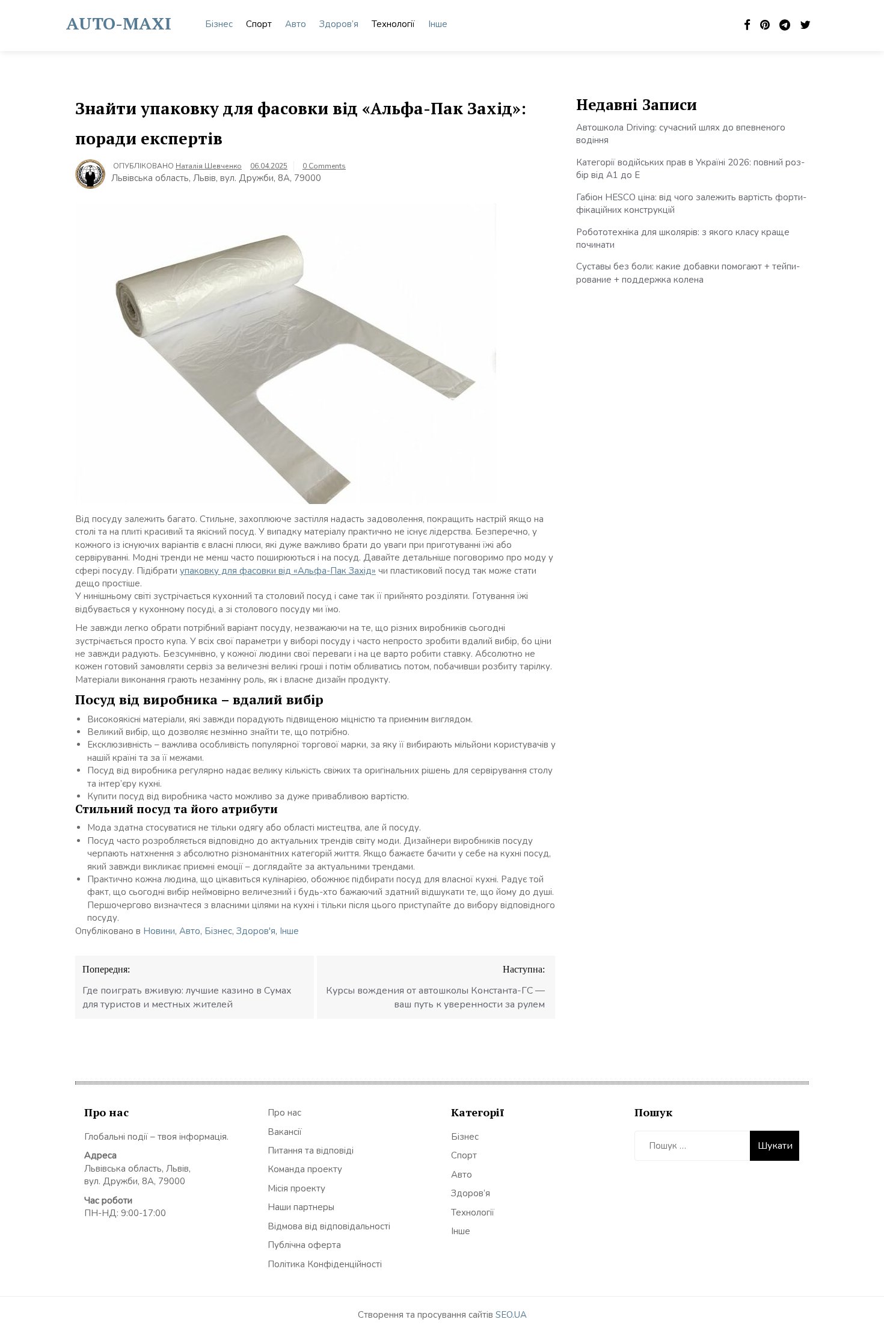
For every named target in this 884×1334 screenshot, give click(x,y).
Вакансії (285, 1132)
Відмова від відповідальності (329, 1226)
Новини (159, 931)
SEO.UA (511, 1315)
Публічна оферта (304, 1245)
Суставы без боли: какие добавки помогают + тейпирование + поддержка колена (688, 272)
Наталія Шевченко (209, 166)
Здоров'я (255, 931)
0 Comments (324, 166)
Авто (295, 24)
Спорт (259, 24)
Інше (437, 24)
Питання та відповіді (311, 1151)
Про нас (284, 1113)
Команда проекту (305, 1169)
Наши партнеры (301, 1207)
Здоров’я (338, 24)
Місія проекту (296, 1188)
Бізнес (219, 24)
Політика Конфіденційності (325, 1264)
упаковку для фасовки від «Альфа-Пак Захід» (278, 571)
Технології (393, 24)
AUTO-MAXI (118, 23)
